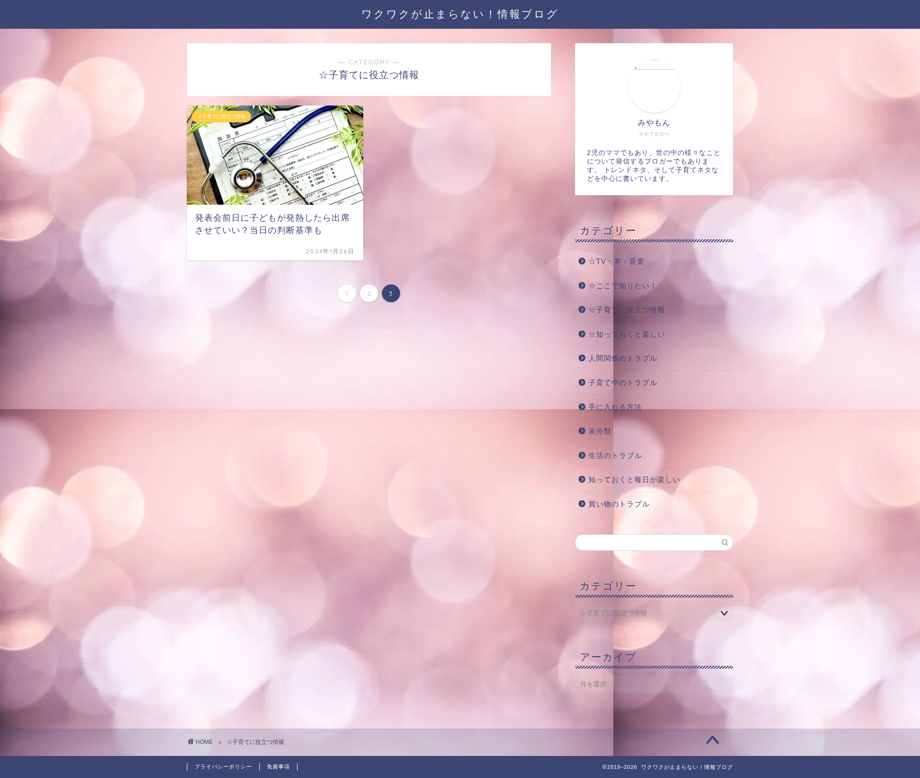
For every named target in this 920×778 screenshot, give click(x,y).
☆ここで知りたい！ (622, 286)
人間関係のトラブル (622, 358)
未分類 (599, 431)
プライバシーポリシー (223, 766)
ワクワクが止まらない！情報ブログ (460, 13)
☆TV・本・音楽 (616, 261)
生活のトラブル (615, 455)
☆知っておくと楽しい (626, 334)
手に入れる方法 (615, 407)
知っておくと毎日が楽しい (634, 479)
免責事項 (278, 766)
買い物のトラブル (619, 504)
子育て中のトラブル (622, 382)
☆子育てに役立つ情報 (626, 310)
